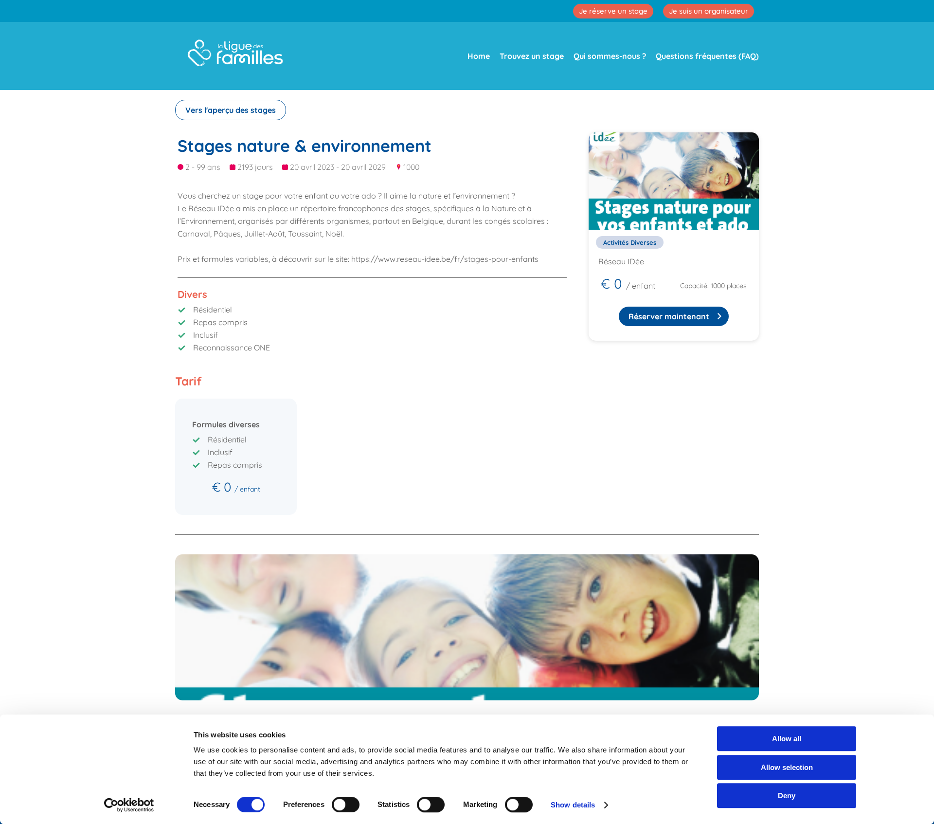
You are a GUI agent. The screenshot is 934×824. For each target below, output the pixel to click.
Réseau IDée (621, 261)
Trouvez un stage (532, 56)
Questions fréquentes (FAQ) (707, 56)
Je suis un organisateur (708, 11)
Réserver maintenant (669, 316)
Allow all (786, 738)
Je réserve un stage (613, 11)
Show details (573, 805)
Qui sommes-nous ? (610, 56)
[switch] (345, 804)
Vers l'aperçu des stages (230, 110)
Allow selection (787, 767)
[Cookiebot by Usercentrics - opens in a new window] (129, 805)
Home (478, 56)
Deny (786, 795)
